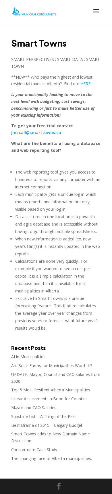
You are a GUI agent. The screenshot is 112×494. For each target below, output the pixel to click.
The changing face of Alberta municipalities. (51, 458)
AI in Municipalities (28, 356)
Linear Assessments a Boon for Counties (49, 398)
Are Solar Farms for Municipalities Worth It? (51, 365)
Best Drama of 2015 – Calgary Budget (46, 425)
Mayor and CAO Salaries (33, 407)
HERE (85, 83)
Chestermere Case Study (34, 449)
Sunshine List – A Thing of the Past (43, 416)
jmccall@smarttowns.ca (36, 132)
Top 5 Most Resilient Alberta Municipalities (50, 390)
